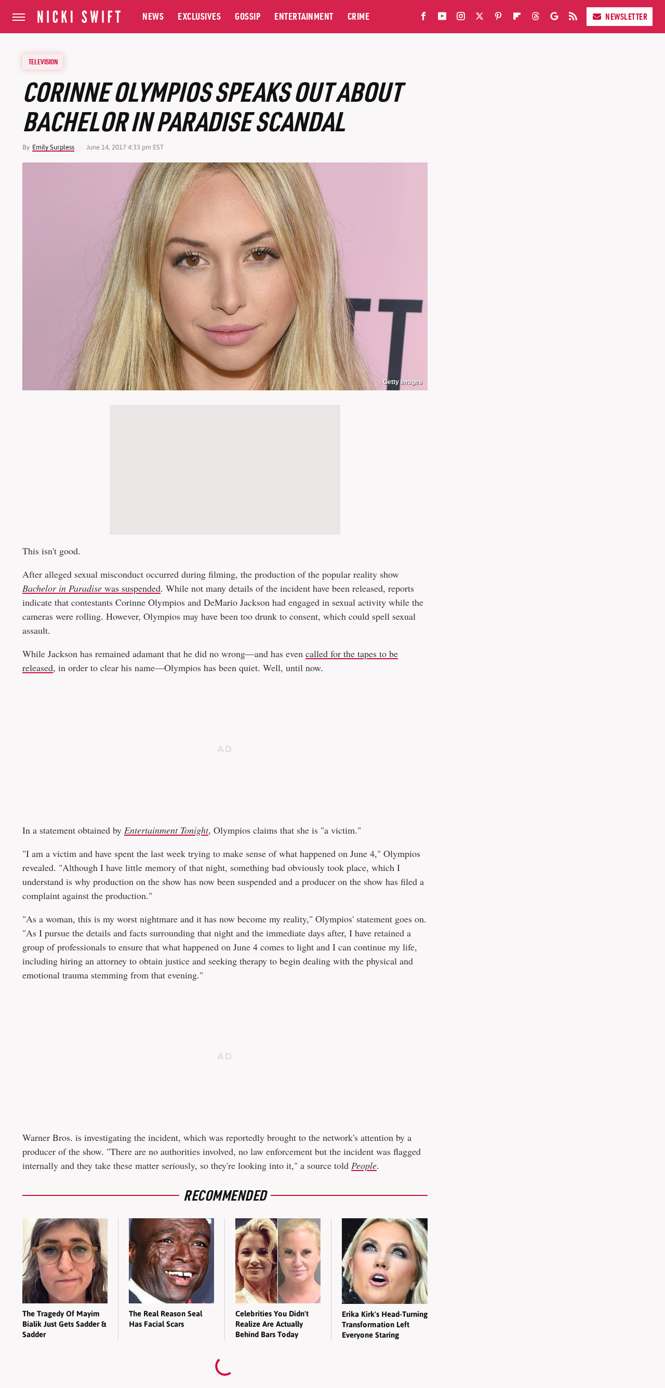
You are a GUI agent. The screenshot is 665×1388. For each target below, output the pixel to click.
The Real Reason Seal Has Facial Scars (165, 1318)
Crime (359, 16)
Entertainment (304, 16)
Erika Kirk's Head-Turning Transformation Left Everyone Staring (385, 1325)
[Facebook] (423, 18)
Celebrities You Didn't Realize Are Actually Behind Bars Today (272, 1324)
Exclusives (199, 16)
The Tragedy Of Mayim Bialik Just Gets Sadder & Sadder (64, 1324)
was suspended (91, 588)
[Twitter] (479, 18)
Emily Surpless (53, 147)
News (153, 16)
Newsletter (626, 16)
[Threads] (535, 18)
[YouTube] (442, 18)
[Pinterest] (498, 18)
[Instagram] (461, 18)
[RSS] (573, 18)
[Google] (554, 18)
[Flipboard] (517, 18)
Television (43, 61)
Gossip (247, 16)
